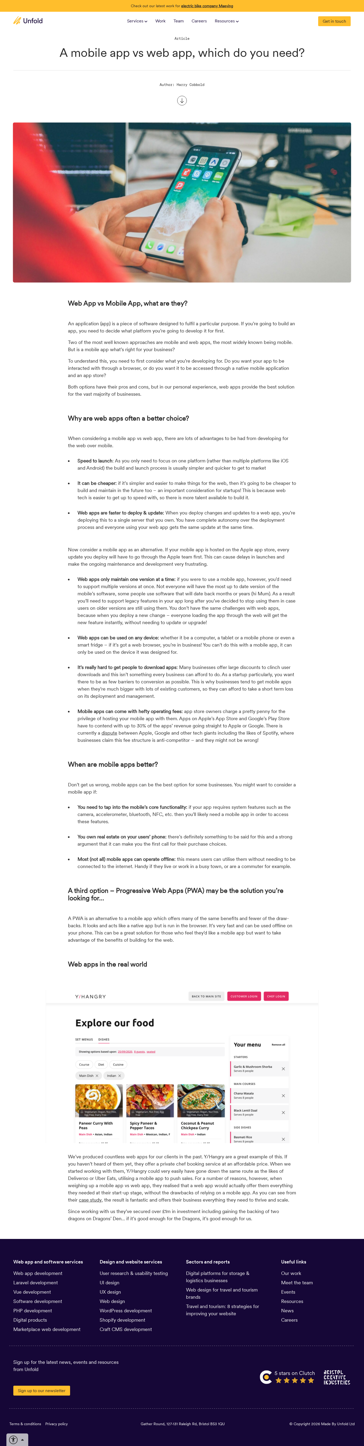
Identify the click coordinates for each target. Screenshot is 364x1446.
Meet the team (297, 1282)
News (287, 1310)
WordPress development (126, 1310)
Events (288, 1292)
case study (90, 1200)
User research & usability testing (134, 1273)
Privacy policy (56, 1424)
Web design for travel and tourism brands (222, 1293)
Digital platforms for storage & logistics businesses (217, 1276)
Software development (37, 1301)
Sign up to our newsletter (42, 1390)
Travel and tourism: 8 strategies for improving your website (222, 1310)
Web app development (37, 1273)
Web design (112, 1301)
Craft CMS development (126, 1329)
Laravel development (35, 1282)
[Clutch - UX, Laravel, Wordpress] (288, 1377)
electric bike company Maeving (207, 6)
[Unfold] (28, 20)
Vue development (32, 1292)
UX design (110, 1292)
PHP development (32, 1310)
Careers (199, 20)
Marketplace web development (46, 1329)
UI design (109, 1282)
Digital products (30, 1320)
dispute (109, 733)
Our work (291, 1273)
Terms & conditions (25, 1424)
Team (178, 20)
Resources (292, 1301)
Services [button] (135, 20)
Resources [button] (225, 20)
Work (160, 20)
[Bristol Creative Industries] (337, 1377)
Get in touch (334, 21)
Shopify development (122, 1320)
